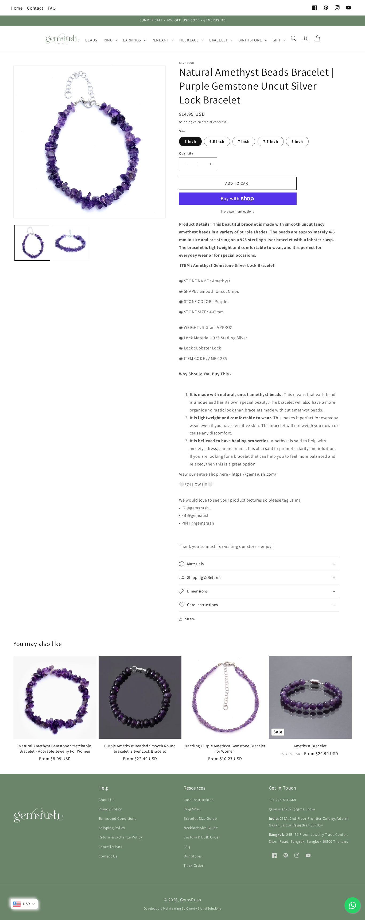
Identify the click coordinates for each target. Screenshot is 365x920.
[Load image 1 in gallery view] (32, 242)
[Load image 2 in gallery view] (70, 242)
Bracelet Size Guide (200, 818)
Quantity (186, 153)
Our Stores (193, 856)
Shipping (186, 122)
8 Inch (297, 141)
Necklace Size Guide (201, 827)
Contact (35, 8)
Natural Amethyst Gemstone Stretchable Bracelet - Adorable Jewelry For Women (55, 748)
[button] (110, 40)
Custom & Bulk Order (202, 837)
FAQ (52, 8)
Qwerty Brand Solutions (203, 908)
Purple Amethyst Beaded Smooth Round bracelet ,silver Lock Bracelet (140, 748)
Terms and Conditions (118, 818)
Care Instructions (198, 799)
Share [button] (190, 619)
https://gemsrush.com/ (254, 474)
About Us (107, 799)
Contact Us (108, 856)
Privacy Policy (110, 809)
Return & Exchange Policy (120, 837)
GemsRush (190, 900)
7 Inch (244, 141)
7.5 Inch (270, 141)
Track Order (194, 865)
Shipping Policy (112, 827)
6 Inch (190, 141)
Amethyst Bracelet (310, 745)
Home (16, 8)
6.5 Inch (216, 141)
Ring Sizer (192, 809)
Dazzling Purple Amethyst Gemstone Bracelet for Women (225, 748)
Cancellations (110, 846)
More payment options (237, 211)
